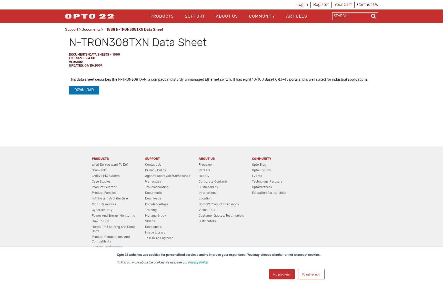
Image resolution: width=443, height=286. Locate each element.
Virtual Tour (207, 210)
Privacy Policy (197, 262)
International (208, 193)
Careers (204, 170)
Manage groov (155, 215)
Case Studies (101, 181)
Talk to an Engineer (159, 238)
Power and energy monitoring (113, 215)
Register (321, 4)
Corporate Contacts (213, 181)
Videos (150, 221)
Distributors (207, 221)
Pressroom (207, 164)
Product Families (104, 193)
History (204, 176)
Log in (302, 4)
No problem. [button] (281, 274)
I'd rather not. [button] (311, 274)
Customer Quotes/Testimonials (221, 215)
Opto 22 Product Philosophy (219, 204)
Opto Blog (259, 164)
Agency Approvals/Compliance (167, 176)
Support (195, 16)
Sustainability (208, 187)
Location (205, 198)
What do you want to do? (110, 164)
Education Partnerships (269, 193)
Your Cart (343, 4)
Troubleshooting (156, 187)
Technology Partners (267, 181)
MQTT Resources (104, 204)
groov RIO (99, 170)
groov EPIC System (106, 176)
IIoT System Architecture (110, 198)
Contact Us (367, 4)
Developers (153, 227)
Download (84, 90)
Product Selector (104, 187)
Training (151, 210)
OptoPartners (262, 187)
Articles (296, 16)
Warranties (153, 181)
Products (162, 16)
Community (262, 16)
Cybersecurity (102, 210)
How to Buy (100, 221)
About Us (227, 16)
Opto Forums (261, 170)
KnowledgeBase (156, 204)
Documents (91, 29)
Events (257, 176)
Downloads (153, 198)
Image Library (155, 232)
